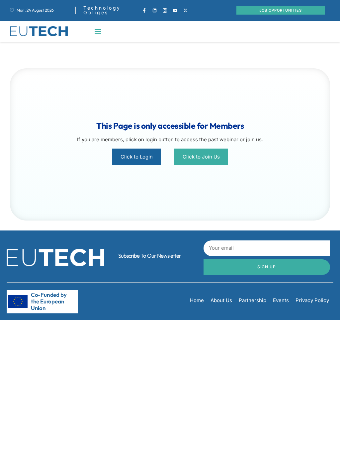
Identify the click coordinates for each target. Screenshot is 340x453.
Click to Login (137, 157)
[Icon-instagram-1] (165, 10)
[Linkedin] (154, 10)
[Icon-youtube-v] (175, 10)
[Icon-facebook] (144, 10)
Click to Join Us (201, 157)
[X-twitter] (185, 10)
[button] (98, 31)
